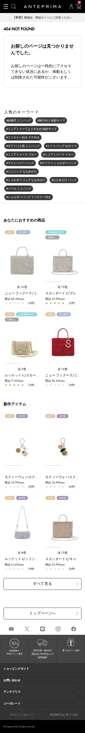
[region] (62, 258)
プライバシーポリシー (21, 714)
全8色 (22, 553)
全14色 (22, 287)
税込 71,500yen (14, 381)
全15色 (63, 287)
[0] (78, 8)
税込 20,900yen (14, 482)
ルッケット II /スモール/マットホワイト (34, 375)
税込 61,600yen (14, 564)
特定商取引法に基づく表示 (64, 714)
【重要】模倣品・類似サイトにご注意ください (42, 17)
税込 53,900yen (55, 299)
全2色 (22, 369)
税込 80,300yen (14, 299)
